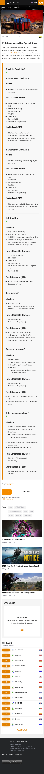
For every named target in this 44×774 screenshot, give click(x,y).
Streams (17, 8)
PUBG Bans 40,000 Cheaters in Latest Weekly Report (20, 566)
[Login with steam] (41, 2)
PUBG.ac (13, 747)
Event (25, 511)
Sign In (22, 630)
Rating (11, 754)
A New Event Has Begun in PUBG (13, 539)
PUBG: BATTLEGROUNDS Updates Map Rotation (18, 593)
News (9, 8)
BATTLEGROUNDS (20, 507)
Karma (4, 754)
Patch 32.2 (13, 53)
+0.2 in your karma (7, 499)
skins (31, 511)
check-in (11, 515)
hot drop (18, 515)
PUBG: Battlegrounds (15, 511)
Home (3, 8)
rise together (27, 515)
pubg (10, 507)
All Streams (22, 730)
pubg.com (10, 484)
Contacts (18, 754)
